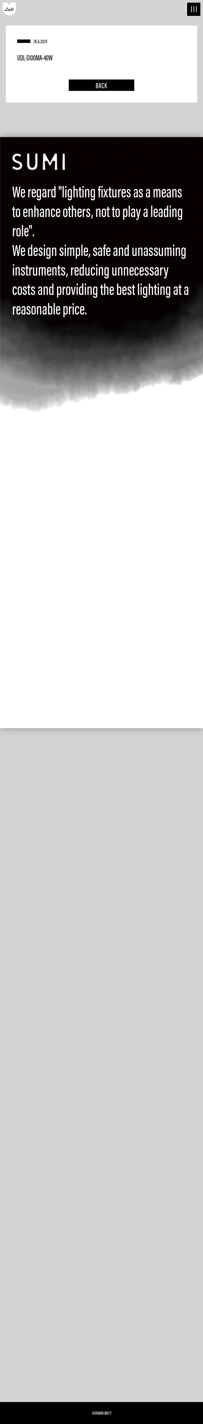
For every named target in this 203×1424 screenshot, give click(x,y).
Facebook (57, 1161)
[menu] (193, 9)
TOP (14, 1304)
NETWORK (21, 1319)
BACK (102, 85)
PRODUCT (21, 1334)
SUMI (16, 1349)
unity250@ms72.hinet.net (64, 1147)
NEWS (17, 1379)
